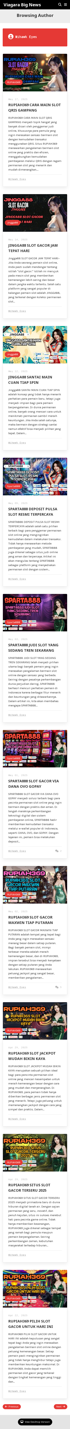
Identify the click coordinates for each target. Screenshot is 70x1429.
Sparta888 (13, 486)
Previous (13, 1406)
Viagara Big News (22, 5)
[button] (65, 4)
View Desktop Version (37, 1421)
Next (59, 1406)
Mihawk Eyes (17, 179)
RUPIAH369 (13, 82)
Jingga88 (12, 222)
